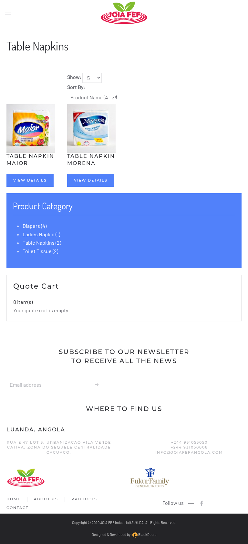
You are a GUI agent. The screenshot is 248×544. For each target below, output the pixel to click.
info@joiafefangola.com (189, 452)
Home (13, 499)
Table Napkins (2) (42, 242)
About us (46, 499)
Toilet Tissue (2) (40, 251)
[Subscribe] (96, 384)
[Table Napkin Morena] (91, 128)
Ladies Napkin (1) (41, 234)
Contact (17, 507)
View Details (30, 180)
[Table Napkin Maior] (30, 128)
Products (84, 499)
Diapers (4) (34, 226)
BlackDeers (147, 534)
